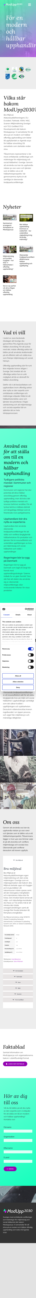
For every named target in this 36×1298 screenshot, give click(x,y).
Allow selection (18, 681)
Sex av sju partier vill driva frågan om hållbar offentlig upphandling (9, 290)
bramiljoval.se (16, 959)
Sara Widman (18, 961)
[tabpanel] (18, 916)
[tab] (18, 860)
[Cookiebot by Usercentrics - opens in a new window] (25, 609)
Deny (18, 687)
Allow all (18, 676)
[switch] (31, 655)
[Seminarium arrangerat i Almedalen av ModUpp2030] (9, 217)
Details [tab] (18, 615)
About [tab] (29, 615)
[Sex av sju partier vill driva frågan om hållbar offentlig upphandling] (9, 279)
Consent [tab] (7, 615)
